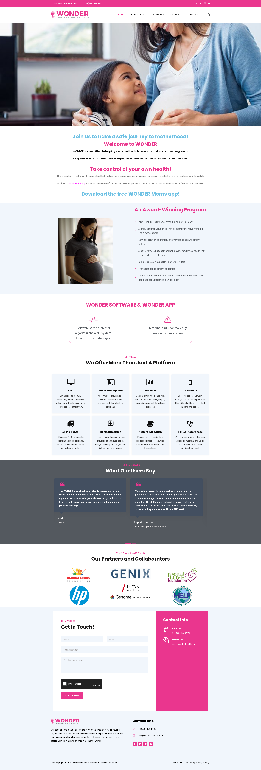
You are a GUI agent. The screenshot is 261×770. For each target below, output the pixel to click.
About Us (175, 14)
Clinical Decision (110, 432)
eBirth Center (71, 432)
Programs (136, 14)
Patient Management (111, 390)
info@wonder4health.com (65, 3)
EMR (70, 390)
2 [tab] (134, 543)
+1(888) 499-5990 (93, 3)
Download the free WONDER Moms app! (131, 193)
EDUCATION (156, 14)
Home (121, 14)
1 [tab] (128, 543)
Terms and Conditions (183, 762)
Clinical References (190, 432)
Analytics (150, 390)
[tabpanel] (90, 501)
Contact (194, 14)
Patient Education (150, 432)
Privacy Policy (202, 762)
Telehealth (190, 390)
